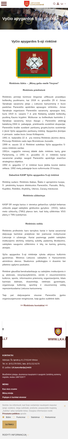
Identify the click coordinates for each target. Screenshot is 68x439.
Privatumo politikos (11, 414)
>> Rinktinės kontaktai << (34, 305)
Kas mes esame (9, 389)
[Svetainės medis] (58, 4)
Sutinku (9, 424)
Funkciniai (20, 417)
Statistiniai (35, 417)
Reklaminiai (50, 417)
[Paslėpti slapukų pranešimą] (64, 406)
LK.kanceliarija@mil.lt (21, 367)
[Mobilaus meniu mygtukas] (4, 4)
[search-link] (54, 4)
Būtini (8, 417)
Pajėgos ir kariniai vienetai (14, 397)
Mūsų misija (7, 393)
